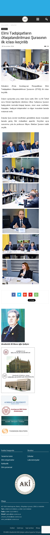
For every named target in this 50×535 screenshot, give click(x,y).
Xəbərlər (4, 29)
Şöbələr (30, 456)
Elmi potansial (6, 467)
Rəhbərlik (4, 463)
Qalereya (20, 528)
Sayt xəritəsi (29, 528)
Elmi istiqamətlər (7, 460)
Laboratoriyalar (33, 460)
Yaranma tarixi (6, 456)
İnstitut (12, 528)
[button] (46, 19)
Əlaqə (38, 528)
